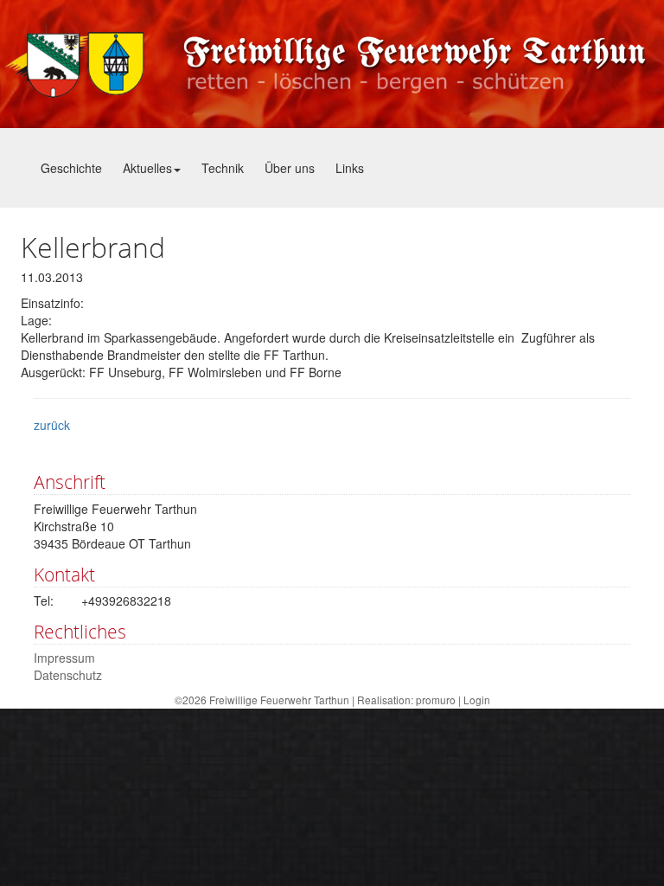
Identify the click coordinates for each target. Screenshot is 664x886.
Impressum (64, 657)
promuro (436, 699)
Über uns (290, 168)
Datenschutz (68, 675)
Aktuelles (147, 168)
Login (476, 699)
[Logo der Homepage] (332, 64)
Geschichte (71, 168)
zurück (52, 424)
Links (349, 168)
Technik (222, 168)
